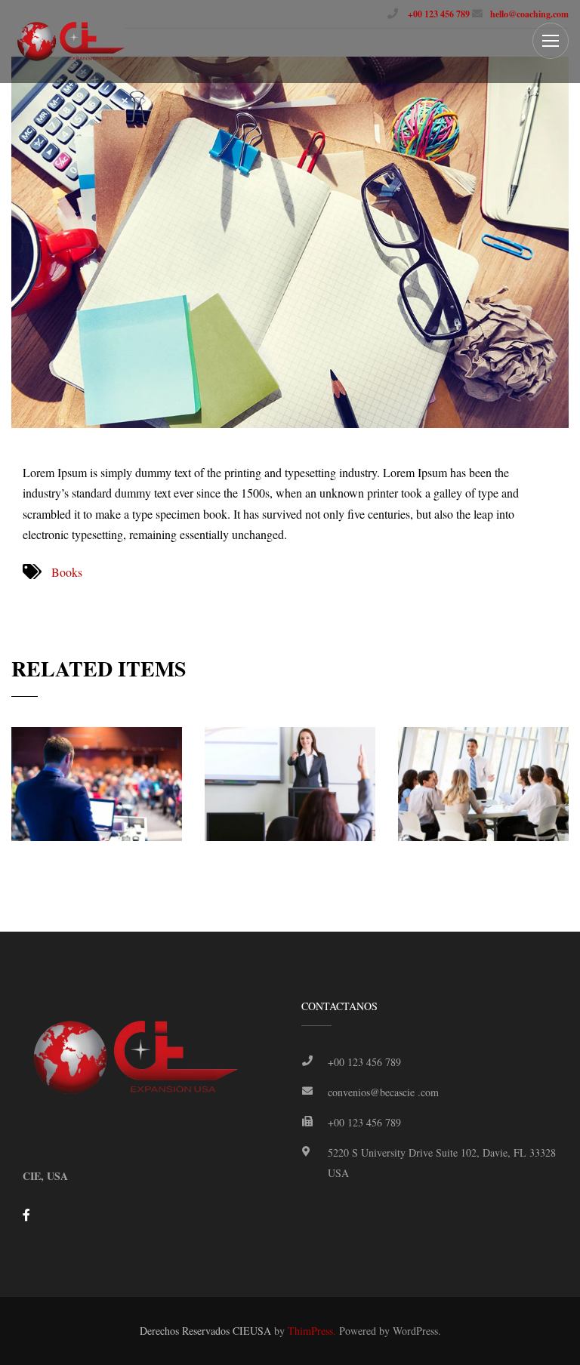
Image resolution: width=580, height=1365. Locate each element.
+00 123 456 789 (438, 14)
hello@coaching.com (529, 14)
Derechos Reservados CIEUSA (205, 1330)
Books (66, 572)
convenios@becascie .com (383, 1092)
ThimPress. (312, 1330)
